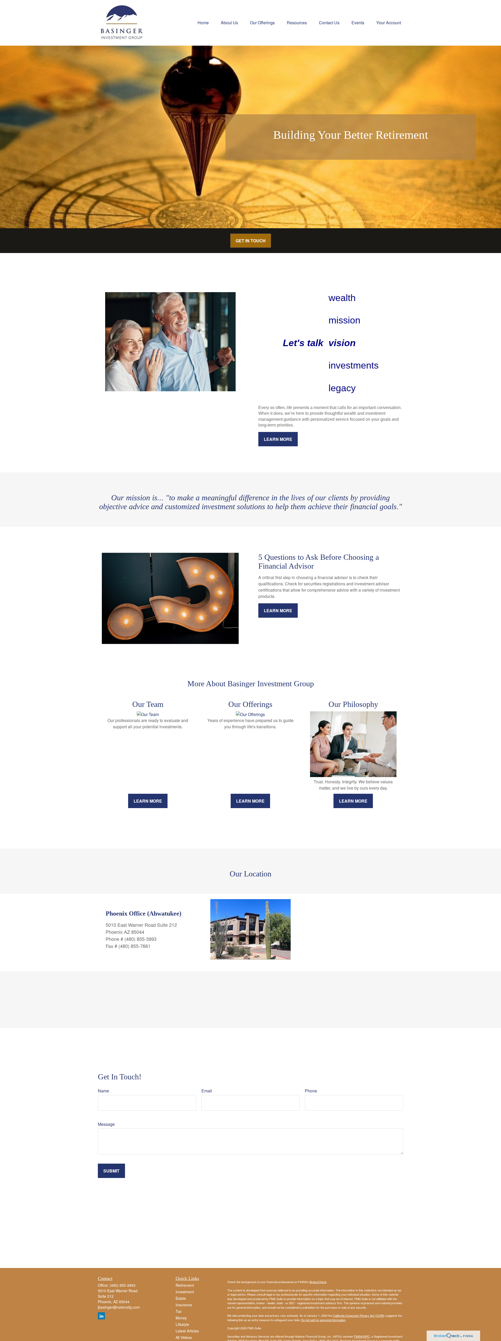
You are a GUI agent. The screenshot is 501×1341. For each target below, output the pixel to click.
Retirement (185, 1285)
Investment (185, 1291)
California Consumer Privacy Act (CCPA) (359, 1315)
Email (206, 1091)
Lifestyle (182, 1324)
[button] (203, 22)
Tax (179, 1311)
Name (103, 1091)
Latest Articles (187, 1330)
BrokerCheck (317, 1282)
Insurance (184, 1304)
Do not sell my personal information (323, 1320)
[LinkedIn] (101, 1315)
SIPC (366, 1336)
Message (106, 1124)
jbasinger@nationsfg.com (119, 1307)
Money (181, 1317)
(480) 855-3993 (122, 1285)
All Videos (184, 1337)
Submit (111, 1171)
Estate (181, 1298)
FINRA (358, 1336)
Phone (311, 1091)
